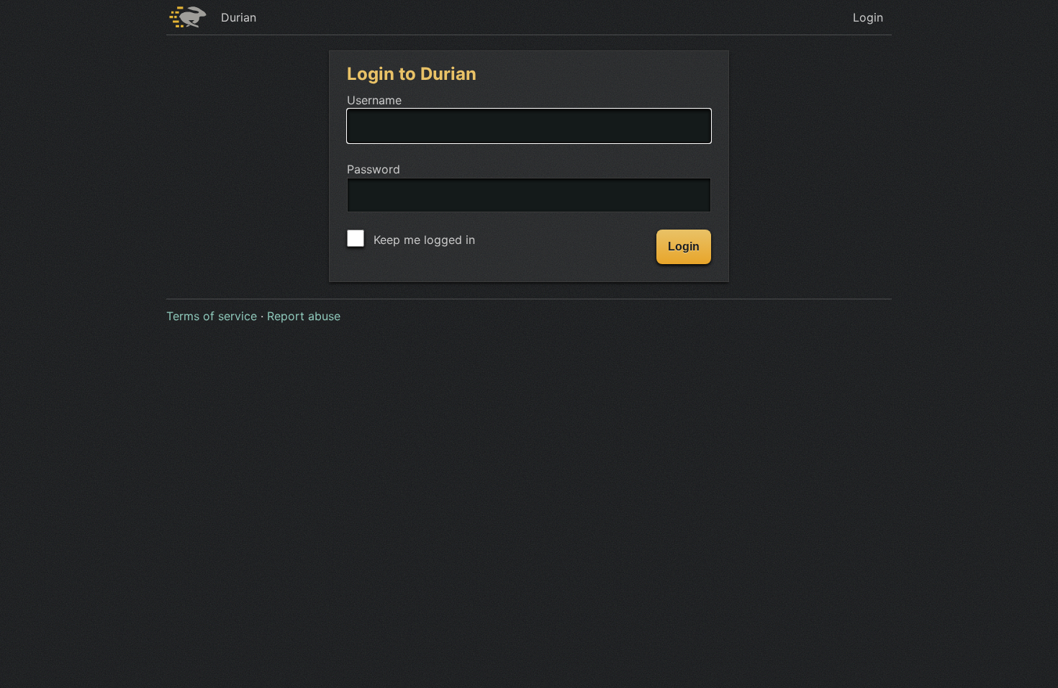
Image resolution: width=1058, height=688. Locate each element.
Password (373, 169)
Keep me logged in (422, 239)
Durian (238, 17)
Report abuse (303, 316)
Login (868, 17)
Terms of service (211, 316)
